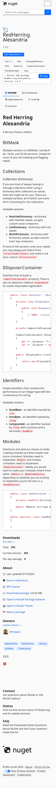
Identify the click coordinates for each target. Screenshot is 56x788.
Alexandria (11, 643)
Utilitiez (9, 648)
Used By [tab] (34, 99)
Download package (18, 593)
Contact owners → (12, 625)
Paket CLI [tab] (18, 66)
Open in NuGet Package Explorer (26, 599)
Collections (24, 648)
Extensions (27, 643)
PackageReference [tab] (34, 61)
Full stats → (9, 541)
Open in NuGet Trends (20, 605)
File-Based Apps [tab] (12, 70)
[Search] (47, 12)
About (28, 767)
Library (43, 643)
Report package (16, 612)
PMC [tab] (19, 61)
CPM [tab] (7, 66)
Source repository (17, 580)
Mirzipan (15, 631)
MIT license (13, 586)
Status (8, 706)
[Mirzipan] (6, 632)
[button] (44, 76)
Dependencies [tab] (15, 99)
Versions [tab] (12, 106)
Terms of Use (42, 767)
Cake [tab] (26, 70)
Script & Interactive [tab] (36, 66)
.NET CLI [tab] (8, 61)
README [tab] (12, 92)
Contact (9, 691)
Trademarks (24, 774)
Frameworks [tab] (30, 92)
